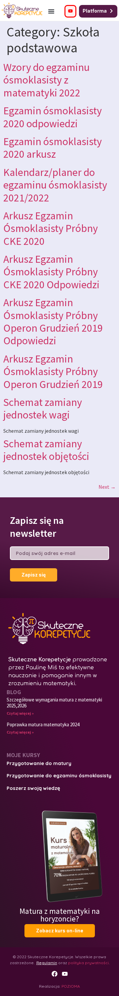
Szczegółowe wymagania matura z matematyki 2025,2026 (54, 702)
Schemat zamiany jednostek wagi (42, 408)
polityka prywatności (88, 962)
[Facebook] (55, 974)
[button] (51, 11)
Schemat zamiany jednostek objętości (46, 450)
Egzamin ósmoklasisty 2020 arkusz (52, 148)
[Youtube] (65, 974)
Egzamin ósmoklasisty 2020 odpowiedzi (52, 117)
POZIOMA (70, 986)
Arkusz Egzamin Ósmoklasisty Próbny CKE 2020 (50, 228)
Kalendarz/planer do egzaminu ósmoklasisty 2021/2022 (55, 185)
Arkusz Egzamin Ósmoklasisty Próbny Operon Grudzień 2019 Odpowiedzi (53, 321)
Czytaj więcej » (20, 713)
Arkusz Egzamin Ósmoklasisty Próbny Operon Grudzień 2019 (53, 371)
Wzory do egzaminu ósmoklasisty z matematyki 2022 (46, 80)
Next (107, 486)
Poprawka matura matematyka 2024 (43, 724)
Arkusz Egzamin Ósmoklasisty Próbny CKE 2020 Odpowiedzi (51, 271)
